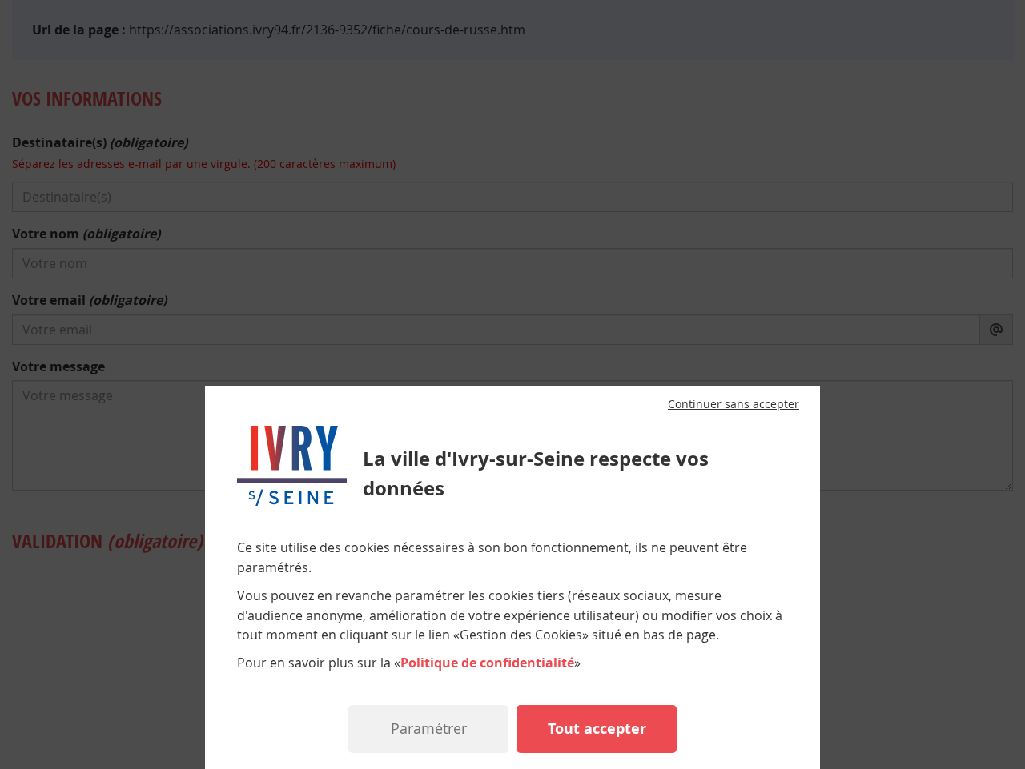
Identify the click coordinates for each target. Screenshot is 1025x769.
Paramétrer (429, 728)
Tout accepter (597, 729)
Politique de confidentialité (487, 662)
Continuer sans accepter (733, 404)
